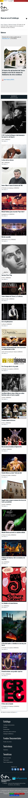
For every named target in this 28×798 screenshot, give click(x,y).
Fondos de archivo (7, 741)
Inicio (2, 24)
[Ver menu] (1, 3)
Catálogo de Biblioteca (8, 733)
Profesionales (6, 729)
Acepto (11, 793)
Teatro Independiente (8, 762)
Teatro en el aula (7, 757)
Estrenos (5, 727)
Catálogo (6, 721)
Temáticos (7, 754)
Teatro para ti (6, 760)
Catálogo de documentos (8, 725)
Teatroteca (7, 746)
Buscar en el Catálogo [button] (10, 18)
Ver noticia (4, 141)
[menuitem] (24, 3)
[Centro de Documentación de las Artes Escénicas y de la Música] (5, 9)
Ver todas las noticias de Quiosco (8, 712)
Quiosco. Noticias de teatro (10, 24)
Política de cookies (14, 795)
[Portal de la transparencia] (19, 778)
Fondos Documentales (12, 738)
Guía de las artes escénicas (9, 731)
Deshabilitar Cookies (19, 793)
